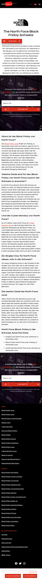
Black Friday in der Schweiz (12, 418)
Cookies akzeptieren (13, 576)
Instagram (24, 563)
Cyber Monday (7, 427)
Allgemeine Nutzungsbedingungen (15, 547)
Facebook (16, 563)
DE (32, 4)
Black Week (6, 435)
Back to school (7, 455)
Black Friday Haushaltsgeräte (13, 489)
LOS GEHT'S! (23, 109)
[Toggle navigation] (39, 5)
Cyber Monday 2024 (9, 451)
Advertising (6, 551)
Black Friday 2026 (11, 144)
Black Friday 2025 (8, 414)
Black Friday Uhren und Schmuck (14, 497)
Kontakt (4, 535)
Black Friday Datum (9, 439)
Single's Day (6, 423)
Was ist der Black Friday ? (11, 459)
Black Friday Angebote (10, 443)
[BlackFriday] (9, 4)
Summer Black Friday (9, 431)
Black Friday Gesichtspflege (12, 505)
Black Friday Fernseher (10, 472)
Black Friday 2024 (8, 447)
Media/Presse (7, 539)
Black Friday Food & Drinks (11, 517)
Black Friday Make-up (10, 501)
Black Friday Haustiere (10, 521)
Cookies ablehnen (30, 576)
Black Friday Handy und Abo (12, 476)
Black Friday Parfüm (9, 509)
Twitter (20, 563)
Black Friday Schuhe (9, 493)
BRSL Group (6, 555)
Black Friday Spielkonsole (11, 485)
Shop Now (12, 41)
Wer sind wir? (6, 543)
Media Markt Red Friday (10, 463)
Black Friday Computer (10, 481)
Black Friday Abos (8, 525)
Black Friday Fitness (9, 513)
